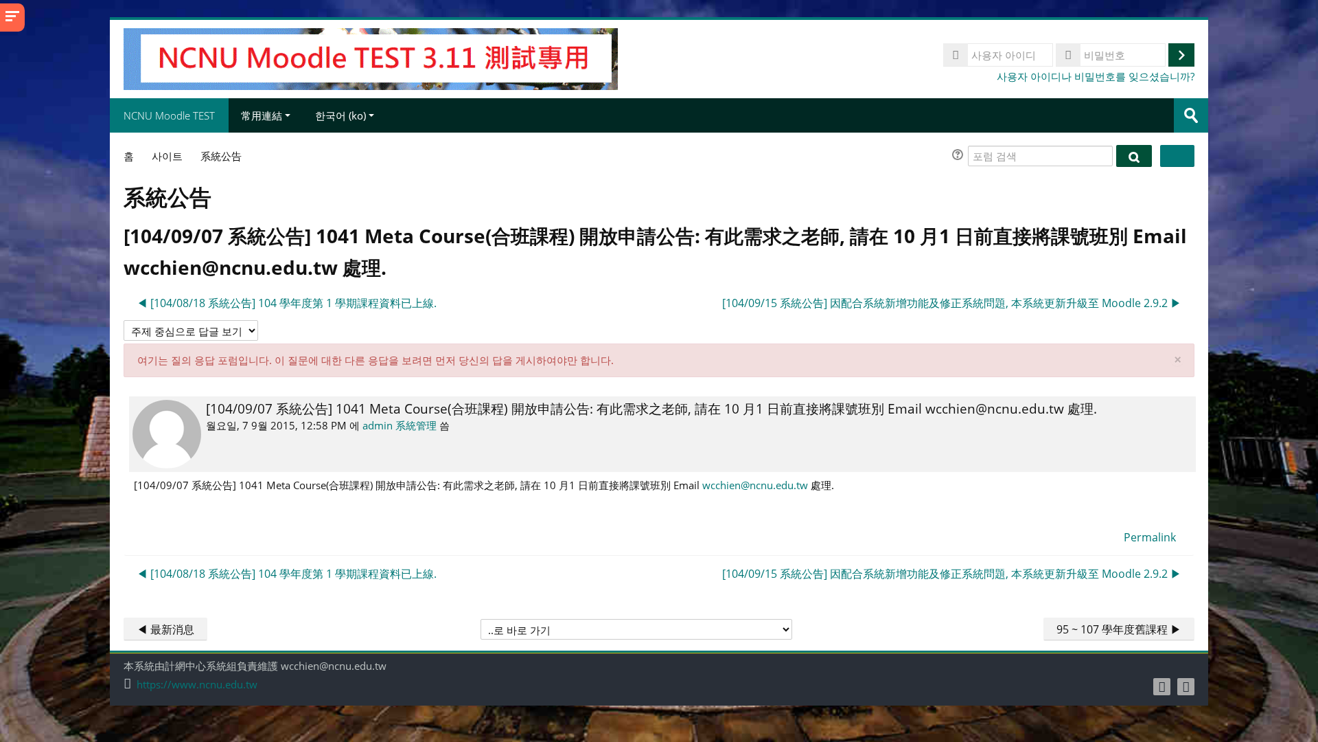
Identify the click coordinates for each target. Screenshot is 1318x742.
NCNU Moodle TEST (169, 115)
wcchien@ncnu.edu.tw (755, 485)
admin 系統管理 (399, 425)
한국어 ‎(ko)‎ (340, 115)
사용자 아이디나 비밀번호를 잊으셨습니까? (1095, 76)
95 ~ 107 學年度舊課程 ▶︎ (1118, 629)
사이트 (167, 156)
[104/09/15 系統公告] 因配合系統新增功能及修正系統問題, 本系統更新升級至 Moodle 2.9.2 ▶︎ (951, 303)
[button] (959, 156)
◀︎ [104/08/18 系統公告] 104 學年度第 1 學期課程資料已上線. (287, 303)
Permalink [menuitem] (1150, 537)
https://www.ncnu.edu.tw (197, 684)
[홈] (371, 58)
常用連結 (261, 115)
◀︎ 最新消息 (165, 629)
